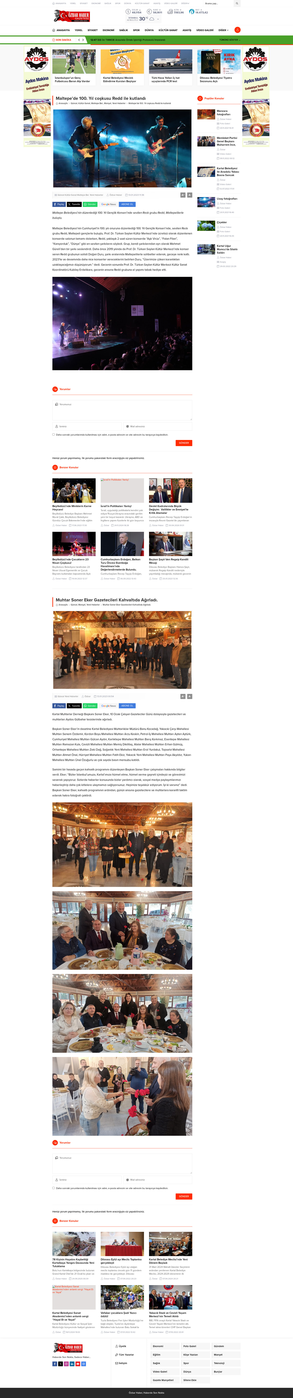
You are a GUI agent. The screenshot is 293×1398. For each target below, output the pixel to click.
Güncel (74, 103)
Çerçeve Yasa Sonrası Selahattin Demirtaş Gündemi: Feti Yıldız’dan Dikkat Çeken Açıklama (145, 39)
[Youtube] (77, 1364)
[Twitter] (60, 1364)
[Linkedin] (72, 1364)
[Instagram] (66, 1364)
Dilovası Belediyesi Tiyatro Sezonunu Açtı (216, 79)
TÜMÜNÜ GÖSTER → (230, 40)
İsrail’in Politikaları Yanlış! (116, 506)
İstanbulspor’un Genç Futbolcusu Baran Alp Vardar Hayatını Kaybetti (72, 81)
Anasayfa (63, 103)
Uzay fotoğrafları (227, 198)
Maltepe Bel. (97, 103)
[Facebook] (54, 1364)
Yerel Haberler (118, 103)
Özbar (106, 525)
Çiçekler (222, 222)
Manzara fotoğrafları (223, 112)
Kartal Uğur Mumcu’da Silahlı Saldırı (227, 249)
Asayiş (223, 262)
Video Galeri (225, 154)
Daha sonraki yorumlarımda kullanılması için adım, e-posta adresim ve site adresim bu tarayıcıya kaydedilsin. (112, 434)
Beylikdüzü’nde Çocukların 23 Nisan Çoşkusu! (70, 561)
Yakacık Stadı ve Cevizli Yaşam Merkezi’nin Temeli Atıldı (167, 1314)
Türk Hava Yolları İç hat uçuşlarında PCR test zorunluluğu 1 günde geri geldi (170, 81)
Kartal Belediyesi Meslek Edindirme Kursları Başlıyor (119, 79)
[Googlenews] (83, 1364)
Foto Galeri (225, 123)
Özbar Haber (116, 195)
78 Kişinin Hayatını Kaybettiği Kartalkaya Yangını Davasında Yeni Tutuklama (73, 1263)
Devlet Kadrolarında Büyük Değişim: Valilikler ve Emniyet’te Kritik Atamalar (168, 509)
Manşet (107, 103)
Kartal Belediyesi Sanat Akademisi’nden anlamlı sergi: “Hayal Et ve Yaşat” (70, 1316)
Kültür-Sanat (84, 103)
